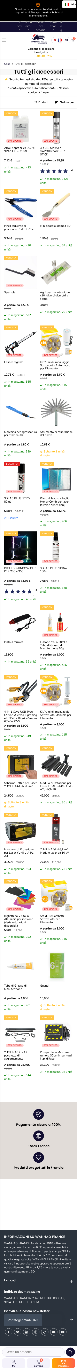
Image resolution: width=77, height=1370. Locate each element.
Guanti (44, 986)
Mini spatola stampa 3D (55, 226)
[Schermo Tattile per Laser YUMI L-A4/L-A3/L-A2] (20, 762)
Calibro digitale (13, 362)
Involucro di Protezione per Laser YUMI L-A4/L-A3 (19, 853)
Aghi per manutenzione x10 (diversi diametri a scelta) (55, 296)
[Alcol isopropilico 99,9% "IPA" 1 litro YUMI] (20, 128)
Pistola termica (13, 642)
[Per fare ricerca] (70, 1352)
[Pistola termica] (20, 621)
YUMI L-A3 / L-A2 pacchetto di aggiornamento (15, 1056)
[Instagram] (35, 1331)
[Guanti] (56, 965)
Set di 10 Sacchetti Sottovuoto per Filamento (52, 919)
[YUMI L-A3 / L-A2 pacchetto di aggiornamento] (20, 1032)
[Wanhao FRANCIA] (38, 40)
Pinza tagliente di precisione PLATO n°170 (19, 227)
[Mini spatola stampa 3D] (56, 205)
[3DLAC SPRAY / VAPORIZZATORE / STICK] (56, 128)
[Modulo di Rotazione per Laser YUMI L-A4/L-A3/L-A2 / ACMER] (56, 762)
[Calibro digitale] (20, 342)
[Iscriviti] (71, 1320)
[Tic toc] (44, 1331)
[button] (4, 40)
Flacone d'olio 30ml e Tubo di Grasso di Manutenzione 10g (53, 645)
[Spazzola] (20, 272)
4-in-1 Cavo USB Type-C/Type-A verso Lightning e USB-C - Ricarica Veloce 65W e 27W (20, 716)
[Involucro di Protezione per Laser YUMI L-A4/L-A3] (20, 829)
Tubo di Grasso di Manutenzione (15, 987)
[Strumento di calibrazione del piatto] (56, 411)
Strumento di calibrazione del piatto (56, 433)
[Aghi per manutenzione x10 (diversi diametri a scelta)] (56, 272)
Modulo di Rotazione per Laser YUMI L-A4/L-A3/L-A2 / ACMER (56, 786)
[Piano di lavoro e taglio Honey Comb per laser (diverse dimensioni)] (56, 478)
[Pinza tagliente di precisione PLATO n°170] (20, 205)
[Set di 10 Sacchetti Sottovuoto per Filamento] (56, 895)
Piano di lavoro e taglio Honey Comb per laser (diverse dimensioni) (54, 502)
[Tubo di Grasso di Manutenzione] (20, 965)
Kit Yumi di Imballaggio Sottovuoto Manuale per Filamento (55, 715)
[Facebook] (8, 1331)
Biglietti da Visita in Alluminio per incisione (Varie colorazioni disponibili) (18, 920)
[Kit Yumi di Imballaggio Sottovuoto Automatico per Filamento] (56, 342)
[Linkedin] (26, 1331)
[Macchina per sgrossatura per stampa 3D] (20, 411)
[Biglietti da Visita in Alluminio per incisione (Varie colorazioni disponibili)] (20, 895)
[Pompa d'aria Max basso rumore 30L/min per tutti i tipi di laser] (56, 1032)
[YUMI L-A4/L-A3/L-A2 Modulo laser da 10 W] (56, 829)
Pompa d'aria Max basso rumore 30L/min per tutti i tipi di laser (56, 1056)
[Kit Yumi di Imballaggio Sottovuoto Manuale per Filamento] (56, 691)
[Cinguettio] (17, 1331)
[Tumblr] (53, 1331)
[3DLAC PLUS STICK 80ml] (20, 478)
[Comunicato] (62, 1331)
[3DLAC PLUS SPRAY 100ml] (56, 548)
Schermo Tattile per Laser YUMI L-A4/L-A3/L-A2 (20, 784)
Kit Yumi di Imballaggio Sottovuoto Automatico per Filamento (55, 365)
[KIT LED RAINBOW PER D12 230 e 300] (20, 548)
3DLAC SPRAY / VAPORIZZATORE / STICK (52, 151)
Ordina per (66, 102)
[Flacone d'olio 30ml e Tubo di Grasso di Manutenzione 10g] (56, 621)
